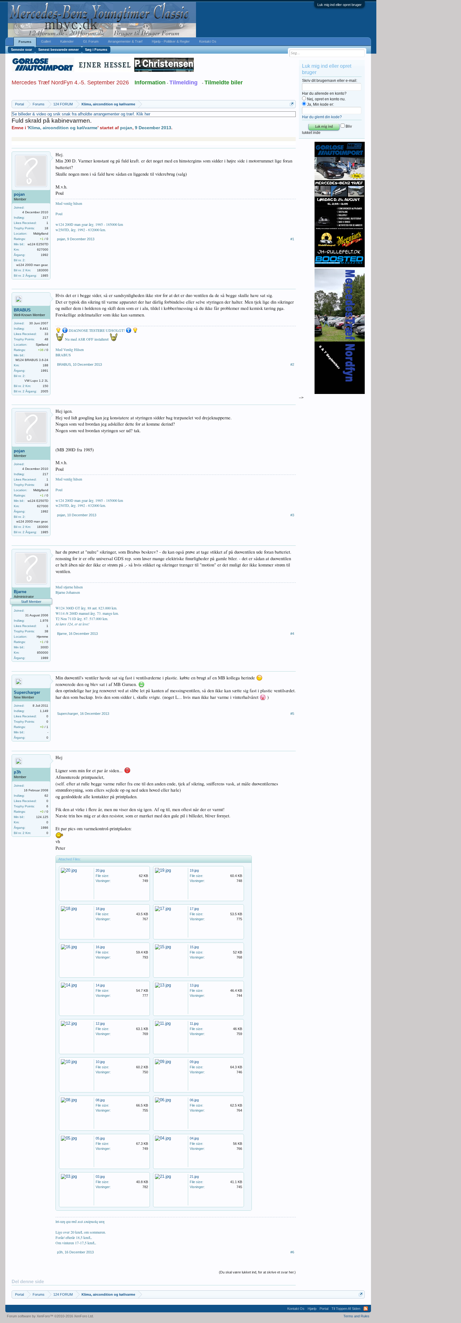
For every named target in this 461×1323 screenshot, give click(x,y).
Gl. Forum (90, 41)
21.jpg (194, 1176)
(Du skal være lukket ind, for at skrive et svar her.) (257, 1272)
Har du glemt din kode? (322, 117)
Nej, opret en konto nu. (326, 99)
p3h (17, 772)
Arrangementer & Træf (125, 41)
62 (46, 795)
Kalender (67, 41)
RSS (365, 1308)
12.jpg (100, 1023)
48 (46, 339)
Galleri (46, 41)
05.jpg (100, 1138)
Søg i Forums (96, 49)
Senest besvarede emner (58, 49)
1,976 (44, 620)
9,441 (44, 328)
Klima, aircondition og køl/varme (63, 127)
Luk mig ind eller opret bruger (339, 5)
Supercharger (27, 692)
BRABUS (22, 310)
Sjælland (42, 344)
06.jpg (194, 1100)
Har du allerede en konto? (324, 93)
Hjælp (312, 1308)
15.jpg (194, 947)
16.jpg (100, 947)
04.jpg (194, 1138)
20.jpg (100, 870)
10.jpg (100, 1062)
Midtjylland (40, 233)
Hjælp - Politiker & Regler (171, 41)
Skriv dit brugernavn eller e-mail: (329, 80)
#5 (292, 713)
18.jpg (100, 909)
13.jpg (194, 985)
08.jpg (100, 1100)
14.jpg (100, 985)
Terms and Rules (356, 1316)
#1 (292, 239)
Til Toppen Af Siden (345, 1308)
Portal (324, 1308)
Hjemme (42, 636)
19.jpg (194, 870)
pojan (126, 127)
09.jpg (194, 1062)
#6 (292, 1252)
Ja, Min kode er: (320, 104)
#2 (292, 364)
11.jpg (194, 1023)
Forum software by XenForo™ (50, 1316)
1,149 (44, 711)
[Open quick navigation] (292, 104)
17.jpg (194, 909)
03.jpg (100, 1176)
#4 (292, 633)
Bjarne (20, 591)
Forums (25, 42)
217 (45, 217)
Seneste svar (21, 49)
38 (46, 631)
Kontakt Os (207, 41)
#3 (292, 515)
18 (46, 228)
